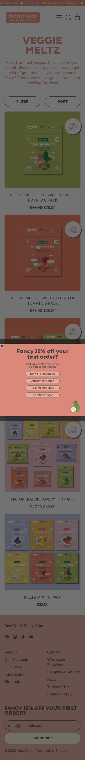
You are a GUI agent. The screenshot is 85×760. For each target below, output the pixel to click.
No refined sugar (42, 395)
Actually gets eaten (42, 380)
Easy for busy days (43, 387)
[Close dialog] (2, 346)
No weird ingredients (42, 373)
